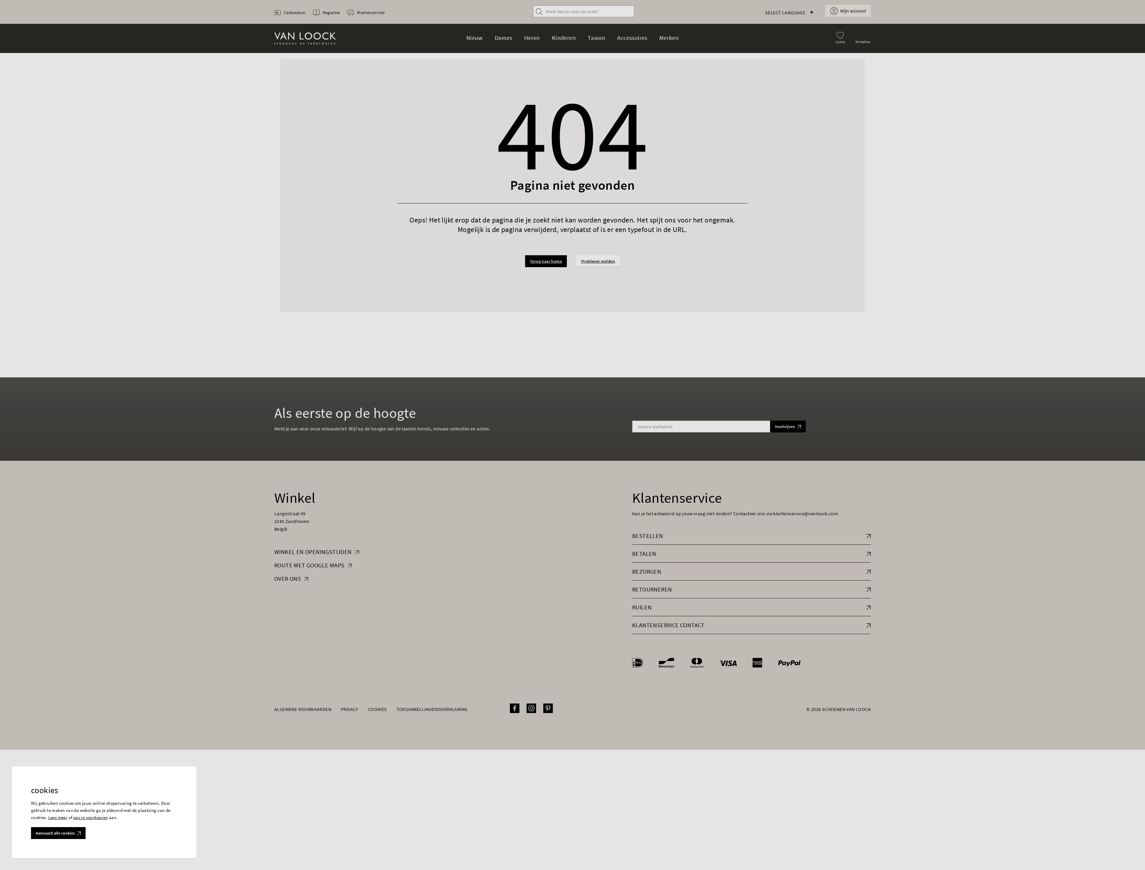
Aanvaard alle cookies (55, 833)
